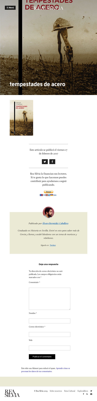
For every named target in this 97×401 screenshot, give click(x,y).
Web (30, 340)
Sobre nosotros (56, 391)
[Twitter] (91, 391)
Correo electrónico (37, 327)
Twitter (53, 245)
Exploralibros (82, 391)
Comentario (34, 282)
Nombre (33, 313)
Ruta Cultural (69, 391)
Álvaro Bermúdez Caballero (55, 223)
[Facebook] (83, 394)
